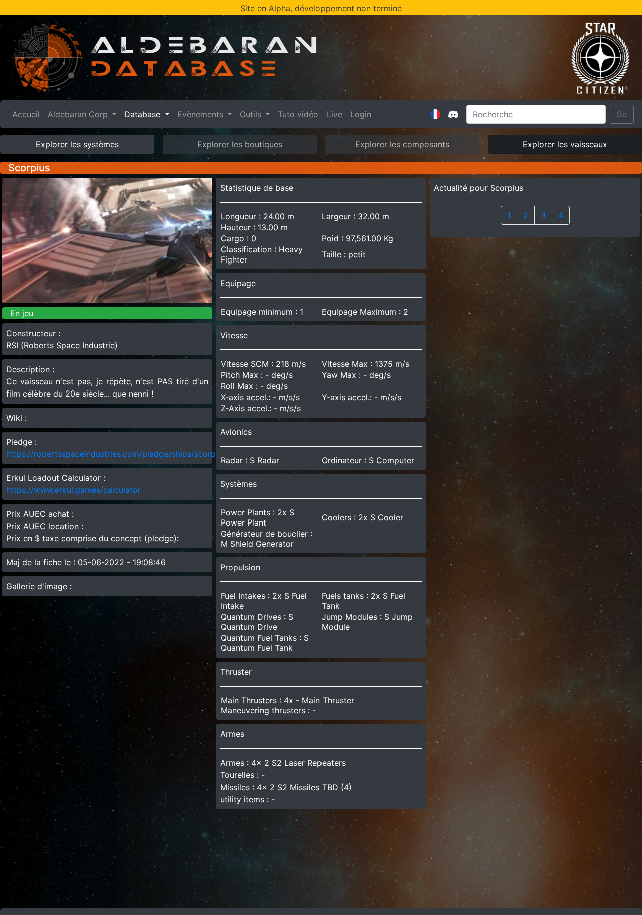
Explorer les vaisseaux (565, 144)
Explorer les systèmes (77, 144)
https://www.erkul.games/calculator (73, 490)
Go (621, 114)
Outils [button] (252, 114)
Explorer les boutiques (239, 144)
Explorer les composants (402, 144)
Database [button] (143, 114)
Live (334, 114)
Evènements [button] (201, 114)
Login (360, 114)
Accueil (28, 114)
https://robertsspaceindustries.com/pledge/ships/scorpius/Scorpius (134, 454)
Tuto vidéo (298, 114)
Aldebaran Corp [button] (79, 114)
